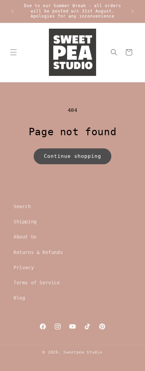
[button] (13, 52)
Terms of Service (36, 282)
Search (22, 206)
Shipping (25, 221)
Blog (19, 298)
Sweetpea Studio (83, 352)
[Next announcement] (132, 11)
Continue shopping (72, 156)
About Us (25, 236)
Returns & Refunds (38, 252)
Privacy (23, 267)
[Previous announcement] (12, 11)
